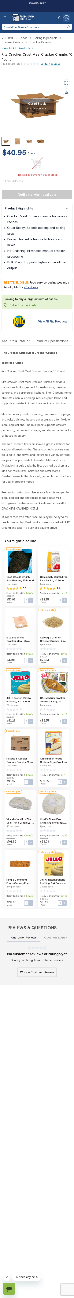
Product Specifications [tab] (52, 341)
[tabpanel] (37, 440)
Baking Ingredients (45, 38)
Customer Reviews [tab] (24, 937)
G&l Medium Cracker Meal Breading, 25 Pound (52, 701)
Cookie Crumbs (13, 42)
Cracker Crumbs (40, 42)
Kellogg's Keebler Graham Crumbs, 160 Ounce (18, 762)
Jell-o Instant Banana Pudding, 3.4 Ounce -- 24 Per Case (53, 883)
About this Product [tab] (16, 341)
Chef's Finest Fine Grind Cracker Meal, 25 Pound (53, 823)
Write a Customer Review (37, 972)
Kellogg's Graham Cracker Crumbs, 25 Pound (52, 641)
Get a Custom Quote (23, 305)
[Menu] (5, 17)
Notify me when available (37, 194)
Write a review (50, 64)
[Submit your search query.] (68, 27)
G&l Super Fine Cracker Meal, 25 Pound (16, 641)
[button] (59, 18)
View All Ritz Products (16, 48)
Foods (23, 38)
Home (9, 37)
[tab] (6, 141)
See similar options (37, 108)
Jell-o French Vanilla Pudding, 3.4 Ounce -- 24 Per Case (19, 701)
